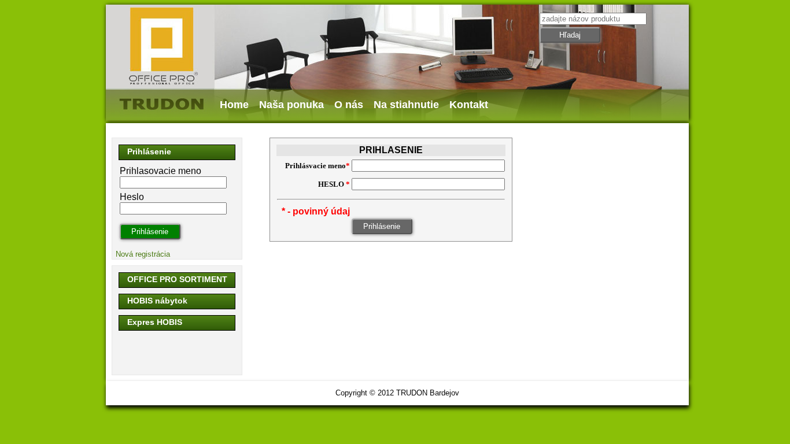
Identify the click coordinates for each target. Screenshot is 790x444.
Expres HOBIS (154, 322)
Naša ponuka (291, 104)
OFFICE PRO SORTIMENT (177, 279)
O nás (348, 104)
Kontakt (468, 104)
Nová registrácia (143, 254)
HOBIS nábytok (157, 300)
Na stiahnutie (406, 104)
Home (234, 104)
